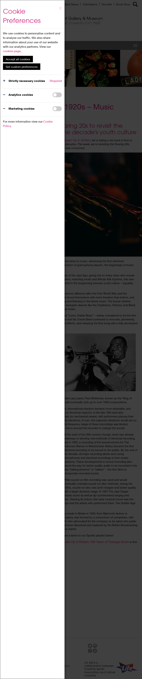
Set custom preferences (22, 66)
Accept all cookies (18, 59)
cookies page (12, 51)
